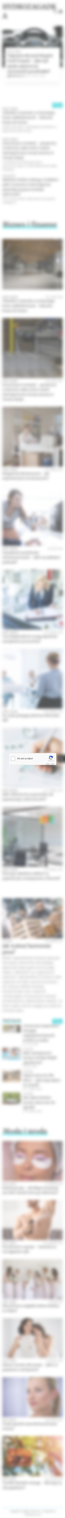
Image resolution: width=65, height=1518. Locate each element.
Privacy (48, 764)
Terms (52, 764)
